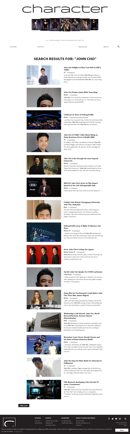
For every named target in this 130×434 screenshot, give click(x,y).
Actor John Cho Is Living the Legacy (79, 249)
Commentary (68, 274)
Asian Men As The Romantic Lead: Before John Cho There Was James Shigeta (83, 294)
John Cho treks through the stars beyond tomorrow (81, 159)
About (106, 47)
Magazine (83, 47)
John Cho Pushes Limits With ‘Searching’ (81, 92)
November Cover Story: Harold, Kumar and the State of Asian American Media (82, 338)
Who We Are (80, 421)
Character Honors (52, 421)
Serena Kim (71, 72)
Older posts (24, 405)
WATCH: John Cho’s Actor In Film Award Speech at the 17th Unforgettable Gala (81, 184)
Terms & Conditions (121, 422)
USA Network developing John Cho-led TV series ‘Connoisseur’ (81, 383)
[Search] (119, 47)
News (65, 207)
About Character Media (85, 418)
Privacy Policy (123, 424)
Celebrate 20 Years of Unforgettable (79, 114)
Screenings (49, 423)
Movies (66, 95)
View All (37, 421)
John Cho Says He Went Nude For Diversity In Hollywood (83, 361)
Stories (13, 47)
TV (64, 72)
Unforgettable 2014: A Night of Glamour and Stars (82, 226)
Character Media (67, 423)
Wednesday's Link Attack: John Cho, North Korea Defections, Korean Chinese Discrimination (82, 315)
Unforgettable (51, 425)
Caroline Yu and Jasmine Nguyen (79, 117)
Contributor (74, 95)
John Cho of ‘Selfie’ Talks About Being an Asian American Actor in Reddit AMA (81, 135)
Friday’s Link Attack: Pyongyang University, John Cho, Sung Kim (82, 203)
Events (40, 47)
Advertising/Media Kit (83, 423)
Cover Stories (66, 421)
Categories (38, 423)
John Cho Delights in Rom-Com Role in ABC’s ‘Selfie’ (82, 68)
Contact (79, 425)
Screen (71, 252)
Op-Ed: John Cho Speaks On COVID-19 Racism (83, 271)
